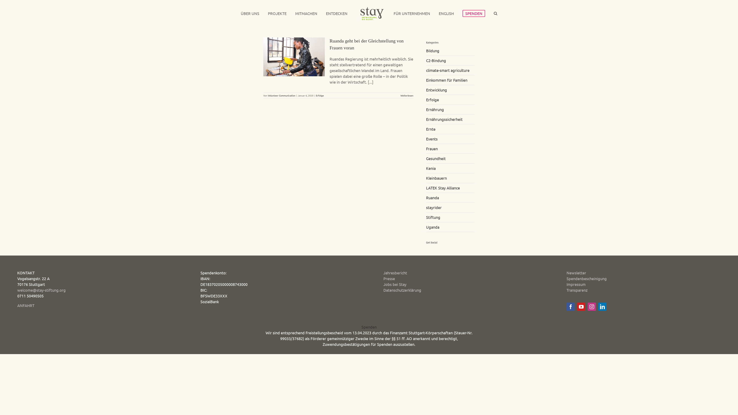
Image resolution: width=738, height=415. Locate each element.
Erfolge (320, 95)
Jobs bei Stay (394, 284)
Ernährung (435, 109)
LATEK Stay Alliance (443, 187)
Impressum (576, 284)
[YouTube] (581, 307)
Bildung (432, 50)
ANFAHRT (25, 305)
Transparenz (577, 290)
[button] (478, 13)
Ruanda (432, 197)
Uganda (432, 227)
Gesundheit (436, 158)
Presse (389, 278)
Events (432, 138)
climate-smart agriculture (448, 70)
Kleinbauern (436, 178)
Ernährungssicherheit (444, 119)
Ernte (430, 129)
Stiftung (433, 217)
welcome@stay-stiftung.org (41, 290)
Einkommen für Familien (446, 80)
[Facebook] (571, 307)
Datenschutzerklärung (402, 290)
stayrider (434, 207)
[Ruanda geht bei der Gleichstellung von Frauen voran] (294, 56)
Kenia (431, 168)
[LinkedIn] (602, 307)
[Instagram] (592, 307)
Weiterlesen (407, 95)
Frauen (432, 148)
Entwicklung (436, 89)
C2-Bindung (436, 60)
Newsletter (576, 272)
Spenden (369, 327)
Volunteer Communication (281, 95)
